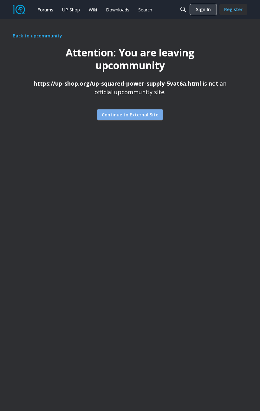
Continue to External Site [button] (130, 115)
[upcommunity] (19, 9)
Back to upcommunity (37, 36)
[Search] (183, 9)
